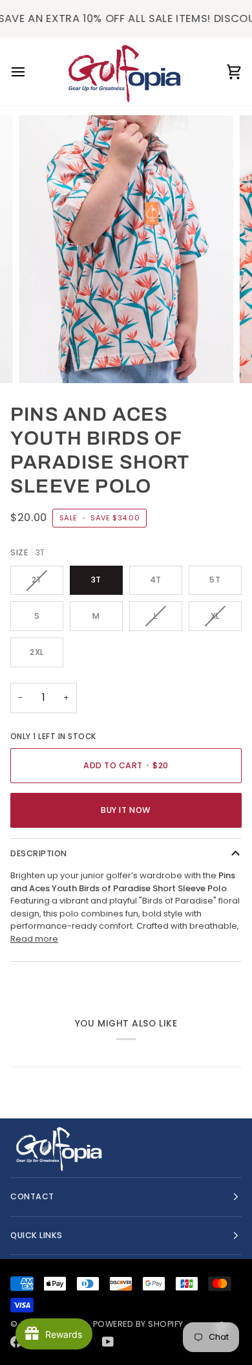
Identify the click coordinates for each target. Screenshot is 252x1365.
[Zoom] (43, 359)
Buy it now (126, 810)
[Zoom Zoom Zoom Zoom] (126, 249)
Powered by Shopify (138, 1323)
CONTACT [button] (32, 1196)
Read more (34, 939)
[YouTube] (108, 1342)
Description (38, 853)
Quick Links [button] (36, 1235)
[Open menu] (29, 71)
